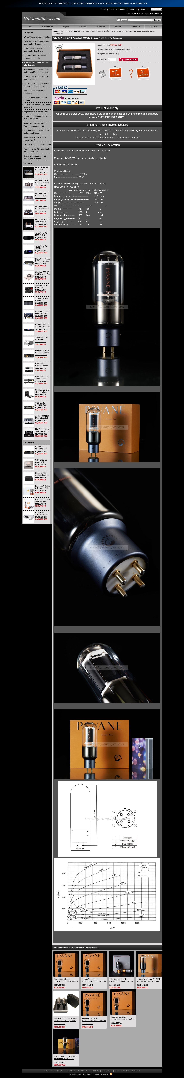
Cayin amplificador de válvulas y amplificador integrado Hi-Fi (36, 42)
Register (121, 9)
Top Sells (153, 27)
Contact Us (135, 27)
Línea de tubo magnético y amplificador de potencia (34, 49)
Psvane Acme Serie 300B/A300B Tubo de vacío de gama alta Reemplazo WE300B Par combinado (66, 980)
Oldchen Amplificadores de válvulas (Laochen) (38, 106)
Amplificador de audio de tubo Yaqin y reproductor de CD (35, 124)
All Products (100, 27)
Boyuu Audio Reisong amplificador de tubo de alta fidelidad (37, 117)
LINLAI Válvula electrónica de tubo (37, 37)
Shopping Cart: (135, 14)
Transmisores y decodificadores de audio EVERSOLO (37, 78)
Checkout (133, 9)
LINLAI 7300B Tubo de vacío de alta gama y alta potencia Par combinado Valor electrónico (65, 1019)
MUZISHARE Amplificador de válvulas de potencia (35, 56)
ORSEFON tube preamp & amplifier (37, 145)
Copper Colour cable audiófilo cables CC (35, 99)
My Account (145, 9)
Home (103, 9)
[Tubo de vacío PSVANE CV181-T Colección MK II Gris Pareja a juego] (121, 964)
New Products (48, 27)
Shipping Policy (122, 1071)
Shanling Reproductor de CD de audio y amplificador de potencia (36, 71)
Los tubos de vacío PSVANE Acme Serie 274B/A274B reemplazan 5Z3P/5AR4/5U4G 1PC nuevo (66, 1057)
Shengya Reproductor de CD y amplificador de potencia (36, 157)
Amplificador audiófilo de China (36, 112)
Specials (83, 27)
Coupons (65, 27)
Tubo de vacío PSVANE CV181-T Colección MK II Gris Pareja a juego (121, 980)
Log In (112, 9)
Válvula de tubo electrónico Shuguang (34, 92)
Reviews (118, 27)
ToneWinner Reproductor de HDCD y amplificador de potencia (37, 85)
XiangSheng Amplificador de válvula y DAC (35, 138)
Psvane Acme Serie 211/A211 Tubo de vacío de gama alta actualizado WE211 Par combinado (148, 980)
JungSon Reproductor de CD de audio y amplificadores (36, 131)
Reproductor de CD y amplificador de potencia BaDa (37, 150)
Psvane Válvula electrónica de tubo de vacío (36, 64)
